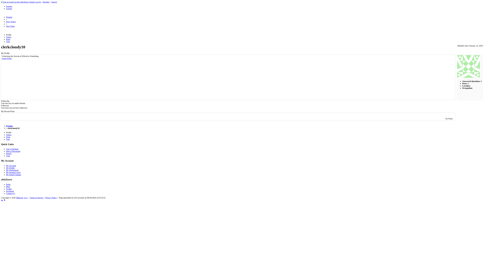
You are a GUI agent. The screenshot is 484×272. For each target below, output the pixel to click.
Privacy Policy (51, 198)
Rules (8, 184)
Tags (8, 42)
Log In (38, 2)
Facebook (10, 191)
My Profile (10, 168)
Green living (7, 58)
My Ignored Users (13, 172)
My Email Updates (13, 175)
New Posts (10, 26)
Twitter (9, 189)
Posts (8, 39)
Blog (8, 187)
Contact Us (10, 193)
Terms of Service (36, 198)
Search (54, 2)
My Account (11, 166)
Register (46, 2)
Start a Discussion (13, 151)
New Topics (11, 22)
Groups (9, 9)
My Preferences (12, 170)
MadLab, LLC (22, 198)
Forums (9, 6)
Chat (8, 156)
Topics (8, 37)
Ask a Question (12, 149)
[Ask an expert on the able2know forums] (18, 2)
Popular (9, 17)
